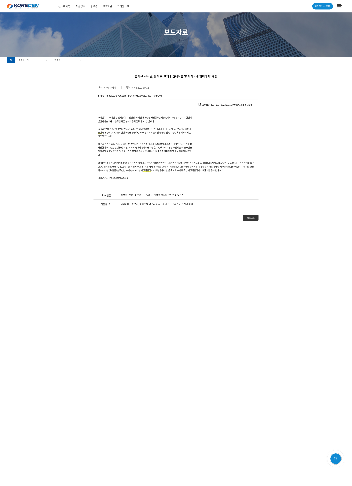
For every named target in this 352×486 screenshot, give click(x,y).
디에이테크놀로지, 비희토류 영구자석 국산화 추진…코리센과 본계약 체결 (157, 204)
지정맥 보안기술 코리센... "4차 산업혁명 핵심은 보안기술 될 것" (152, 195)
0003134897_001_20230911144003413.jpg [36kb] (227, 104)
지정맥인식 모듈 (322, 6)
